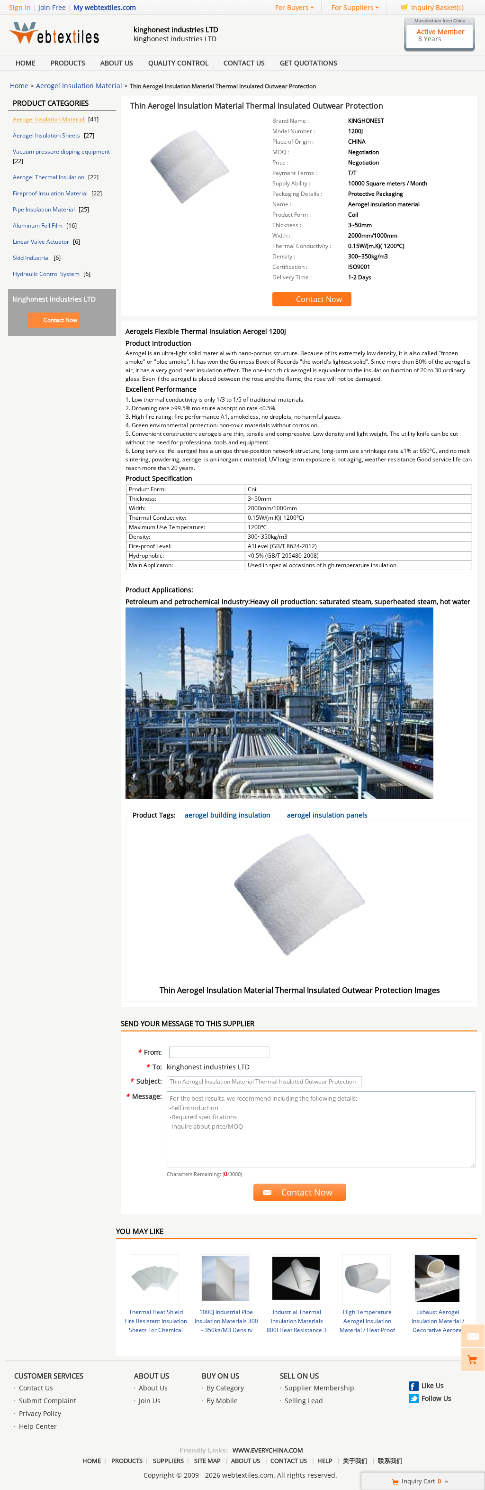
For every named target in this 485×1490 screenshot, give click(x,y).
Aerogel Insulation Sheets (47, 135)
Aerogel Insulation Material (79, 85)
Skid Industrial (32, 258)
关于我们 (355, 1460)
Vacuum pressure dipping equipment (61, 151)
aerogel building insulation (227, 814)
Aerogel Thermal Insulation (49, 177)
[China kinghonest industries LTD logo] (60, 44)
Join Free (52, 7)
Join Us (150, 1400)
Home (26, 62)
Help (324, 1460)
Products (68, 62)
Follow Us (436, 1398)
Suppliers (168, 1460)
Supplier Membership (319, 1387)
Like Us (433, 1385)
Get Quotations (308, 62)
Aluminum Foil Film (38, 225)
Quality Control (178, 62)
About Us (116, 62)
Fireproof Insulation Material (51, 193)
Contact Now (60, 320)
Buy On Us (220, 1375)
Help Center (38, 1426)
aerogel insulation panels (327, 814)
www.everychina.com (268, 1450)
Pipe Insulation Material (44, 209)
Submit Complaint (47, 1400)
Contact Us (244, 62)
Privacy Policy (40, 1413)
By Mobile (222, 1400)
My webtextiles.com (104, 7)
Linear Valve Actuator (42, 242)
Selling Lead (304, 1400)
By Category (225, 1387)
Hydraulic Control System (47, 274)
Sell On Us (299, 1375)
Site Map (207, 1460)
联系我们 (390, 1460)
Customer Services (48, 1375)
